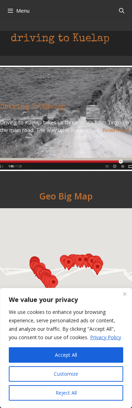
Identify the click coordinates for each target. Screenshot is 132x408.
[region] (66, 348)
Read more (116, 129)
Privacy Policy (105, 337)
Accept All (66, 354)
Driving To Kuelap (33, 107)
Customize (66, 373)
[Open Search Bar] (121, 10)
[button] (53, 284)
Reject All (66, 392)
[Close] (124, 294)
